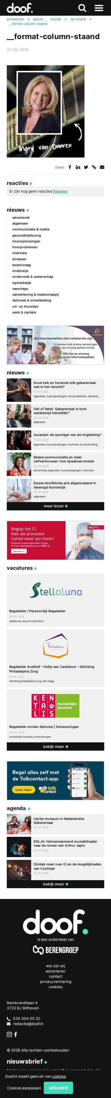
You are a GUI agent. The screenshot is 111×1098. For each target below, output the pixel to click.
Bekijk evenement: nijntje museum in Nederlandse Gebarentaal (56, 824)
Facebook (16, 1034)
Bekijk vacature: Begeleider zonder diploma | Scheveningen (56, 715)
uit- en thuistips (25, 307)
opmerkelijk (21, 283)
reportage (20, 289)
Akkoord (58, 1088)
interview (19, 253)
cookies (59, 1076)
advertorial (21, 218)
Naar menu (99, 8)
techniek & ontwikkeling (31, 300)
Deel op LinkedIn (78, 167)
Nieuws (16, 210)
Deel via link (94, 167)
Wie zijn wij (55, 966)
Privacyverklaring (55, 981)
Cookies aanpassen (24, 1088)
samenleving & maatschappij (35, 295)
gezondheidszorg (26, 236)
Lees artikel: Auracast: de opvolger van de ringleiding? (56, 440)
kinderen (19, 259)
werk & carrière (24, 312)
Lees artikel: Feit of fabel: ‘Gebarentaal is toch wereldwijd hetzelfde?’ (56, 416)
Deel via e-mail (102, 167)
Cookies (55, 986)
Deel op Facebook (70, 167)
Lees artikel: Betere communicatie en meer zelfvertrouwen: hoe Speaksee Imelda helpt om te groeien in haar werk (56, 464)
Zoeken (82, 8)
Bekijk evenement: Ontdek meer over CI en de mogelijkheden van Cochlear (56, 870)
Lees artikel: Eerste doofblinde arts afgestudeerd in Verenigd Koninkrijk (56, 490)
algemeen (20, 224)
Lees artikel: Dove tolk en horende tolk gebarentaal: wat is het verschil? (56, 390)
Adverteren (55, 971)
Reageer (60, 191)
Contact (55, 976)
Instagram (9, 1034)
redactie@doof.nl (28, 1023)
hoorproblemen (25, 247)
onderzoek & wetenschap (32, 277)
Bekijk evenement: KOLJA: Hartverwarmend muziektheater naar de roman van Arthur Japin (56, 847)
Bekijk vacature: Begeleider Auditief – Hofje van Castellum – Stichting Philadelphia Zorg (56, 658)
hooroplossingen (26, 241)
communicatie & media (30, 229)
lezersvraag (21, 265)
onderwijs (20, 271)
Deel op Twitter (86, 167)
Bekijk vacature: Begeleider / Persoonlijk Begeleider (56, 600)
